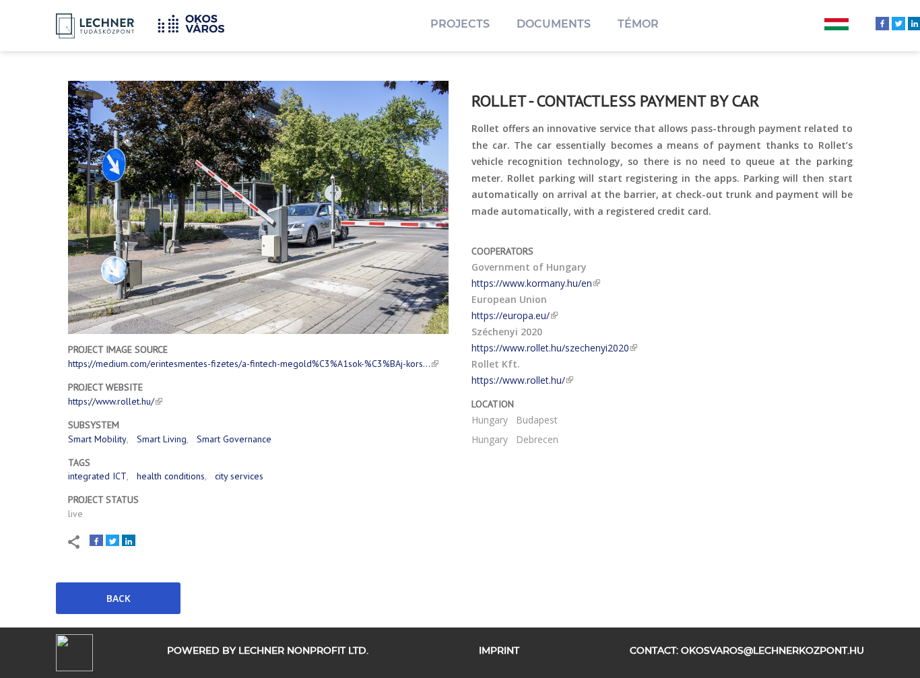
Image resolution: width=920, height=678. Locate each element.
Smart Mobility (97, 439)
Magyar (836, 25)
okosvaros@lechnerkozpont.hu (772, 651)
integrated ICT (97, 476)
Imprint (499, 651)
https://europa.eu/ (510, 315)
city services (239, 476)
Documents (554, 24)
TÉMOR (638, 24)
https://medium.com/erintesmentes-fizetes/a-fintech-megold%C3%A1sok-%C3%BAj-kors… (249, 364)
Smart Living (162, 439)
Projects (460, 24)
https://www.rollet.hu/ (111, 401)
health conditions (171, 476)
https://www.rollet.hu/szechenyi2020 (550, 347)
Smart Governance (234, 439)
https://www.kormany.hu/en (531, 283)
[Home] (196, 22)
